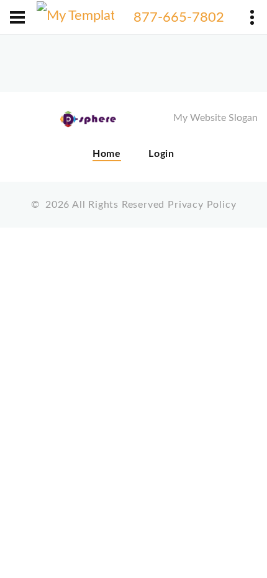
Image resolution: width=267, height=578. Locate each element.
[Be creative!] (75, 17)
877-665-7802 (179, 17)
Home (107, 154)
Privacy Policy (202, 205)
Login (161, 154)
